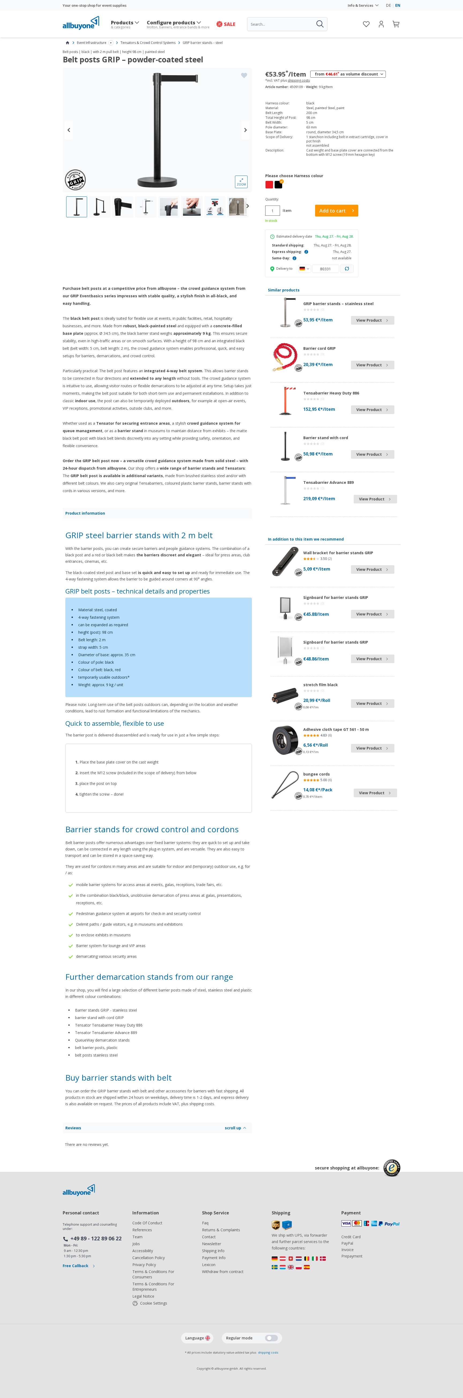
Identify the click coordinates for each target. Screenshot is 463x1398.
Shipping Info (213, 1250)
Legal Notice (143, 1296)
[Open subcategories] (111, 42)
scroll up (233, 1127)
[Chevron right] (246, 130)
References (142, 1229)
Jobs (136, 1243)
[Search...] (319, 24)
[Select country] (304, 269)
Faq (205, 1222)
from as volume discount (346, 74)
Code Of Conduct (147, 1222)
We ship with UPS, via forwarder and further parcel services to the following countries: (300, 1242)
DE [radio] (388, 5)
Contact (209, 1236)
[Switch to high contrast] (271, 1338)
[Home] (67, 43)
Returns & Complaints (221, 1229)
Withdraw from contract (223, 1271)
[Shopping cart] (396, 24)
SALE (229, 24)
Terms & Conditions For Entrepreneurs (153, 1286)
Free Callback (76, 1265)
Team (137, 1236)
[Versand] (301, 1264)
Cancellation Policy (148, 1257)
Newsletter (211, 1243)
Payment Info (214, 1257)
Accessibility (142, 1250)
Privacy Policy (144, 1264)
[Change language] (207, 1338)
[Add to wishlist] (244, 75)
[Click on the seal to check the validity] (391, 1172)
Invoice (347, 1249)
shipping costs (299, 80)
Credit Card (351, 1236)
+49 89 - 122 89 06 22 (96, 1238)
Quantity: (272, 199)
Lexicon (208, 1264)
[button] (278, 185)
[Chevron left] (69, 130)
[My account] (381, 24)
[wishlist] (366, 24)
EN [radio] (397, 5)
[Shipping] (282, 1228)
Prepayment (352, 1256)
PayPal (347, 1243)
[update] (347, 269)
